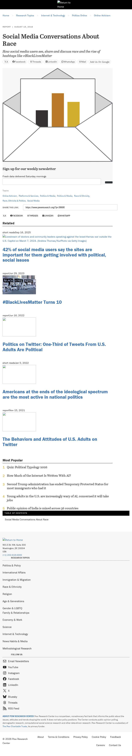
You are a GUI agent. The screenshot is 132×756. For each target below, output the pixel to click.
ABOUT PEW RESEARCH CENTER (18, 716)
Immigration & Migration (17, 579)
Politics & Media (47, 195)
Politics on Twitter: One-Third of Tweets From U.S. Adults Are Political (54, 346)
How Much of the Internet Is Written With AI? (39, 476)
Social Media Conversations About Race (26, 519)
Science (7, 627)
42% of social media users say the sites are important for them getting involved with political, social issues (54, 254)
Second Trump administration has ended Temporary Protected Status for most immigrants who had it (57, 486)
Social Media (33, 200)
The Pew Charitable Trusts (15, 726)
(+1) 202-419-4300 (12, 555)
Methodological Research (17, 648)
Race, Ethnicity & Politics (14, 200)
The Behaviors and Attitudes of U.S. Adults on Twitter (50, 441)
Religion (7, 594)
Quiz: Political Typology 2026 (27, 467)
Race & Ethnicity (81, 195)
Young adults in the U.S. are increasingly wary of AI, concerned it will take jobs (58, 498)
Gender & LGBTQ (12, 608)
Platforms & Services (28, 195)
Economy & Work (12, 619)
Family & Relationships (16, 612)
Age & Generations (13, 601)
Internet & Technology (15, 634)
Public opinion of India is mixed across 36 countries (42, 508)
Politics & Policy (12, 565)
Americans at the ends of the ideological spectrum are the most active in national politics (55, 394)
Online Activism (10, 195)
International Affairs (14, 572)
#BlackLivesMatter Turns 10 (32, 302)
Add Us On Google (99, 61)
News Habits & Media (15, 641)
